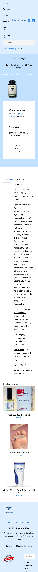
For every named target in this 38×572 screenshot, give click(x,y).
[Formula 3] (19, 387)
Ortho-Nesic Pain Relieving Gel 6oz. (19, 491)
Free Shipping (10, 49)
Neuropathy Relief (14, 134)
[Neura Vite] (19, 88)
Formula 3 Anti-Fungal (19, 415)
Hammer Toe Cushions (19, 452)
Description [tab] (8, 180)
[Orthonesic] (19, 462)
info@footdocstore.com (22, 546)
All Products (20, 132)
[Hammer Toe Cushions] (19, 425)
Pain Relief (24, 134)
